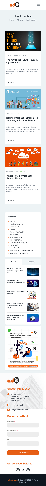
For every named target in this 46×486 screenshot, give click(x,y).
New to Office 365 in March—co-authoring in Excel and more (22, 119)
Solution (12, 245)
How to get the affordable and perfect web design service (15, 305)
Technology (13, 248)
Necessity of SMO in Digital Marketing (16, 292)
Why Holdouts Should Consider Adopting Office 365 (15, 271)
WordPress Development (18, 253)
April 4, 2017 (10, 113)
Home (11, 20)
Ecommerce (13, 227)
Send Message (23, 453)
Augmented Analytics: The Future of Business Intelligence (15, 317)
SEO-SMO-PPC (14, 240)
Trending (31, 262)
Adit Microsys (13, 480)
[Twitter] (19, 469)
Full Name (11, 422)
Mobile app (13, 235)
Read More (11, 83)
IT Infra (12, 229)
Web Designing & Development (20, 250)
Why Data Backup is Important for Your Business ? (16, 282)
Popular (14, 262)
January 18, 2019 (11, 55)
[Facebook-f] (16, 469)
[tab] (13, 262)
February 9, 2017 (11, 171)
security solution (15, 237)
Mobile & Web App (16, 232)
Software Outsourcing (17, 242)
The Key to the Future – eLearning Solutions (22, 61)
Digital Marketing (15, 224)
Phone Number (12, 440)
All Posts (20, 20)
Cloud (11, 221)
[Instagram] (26, 469)
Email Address (12, 431)
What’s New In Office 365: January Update (19, 177)
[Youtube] (29, 469)
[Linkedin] (23, 469)
